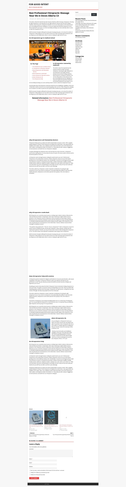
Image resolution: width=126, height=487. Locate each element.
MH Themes (47, 484)
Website (31, 466)
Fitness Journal (78, 58)
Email (30, 462)
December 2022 (78, 42)
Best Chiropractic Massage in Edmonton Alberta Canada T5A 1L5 (66, 426)
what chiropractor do (38, 77)
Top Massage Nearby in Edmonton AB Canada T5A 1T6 (51, 425)
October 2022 (78, 45)
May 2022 (77, 52)
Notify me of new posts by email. (38, 474)
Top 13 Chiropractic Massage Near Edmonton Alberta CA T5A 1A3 (36, 426)
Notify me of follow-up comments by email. (40, 472)
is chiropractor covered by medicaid (41, 68)
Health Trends (78, 61)
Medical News (78, 62)
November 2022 (78, 44)
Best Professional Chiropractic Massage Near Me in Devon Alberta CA (55, 99)
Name (30, 459)
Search (76, 12)
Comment (31, 449)
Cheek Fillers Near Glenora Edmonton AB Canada (85, 23)
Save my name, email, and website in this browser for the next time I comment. (47, 470)
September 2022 (78, 47)
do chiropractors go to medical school (42, 66)
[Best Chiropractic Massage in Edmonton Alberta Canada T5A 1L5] (66, 417)
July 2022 (77, 49)
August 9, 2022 (34, 18)
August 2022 (78, 48)
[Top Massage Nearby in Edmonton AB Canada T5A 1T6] (51, 417)
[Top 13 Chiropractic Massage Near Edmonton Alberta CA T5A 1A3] (36, 417)
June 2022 (77, 51)
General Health (50, 18)
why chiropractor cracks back (39, 73)
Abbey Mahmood (41, 18)
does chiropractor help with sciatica (41, 75)
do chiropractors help (38, 78)
